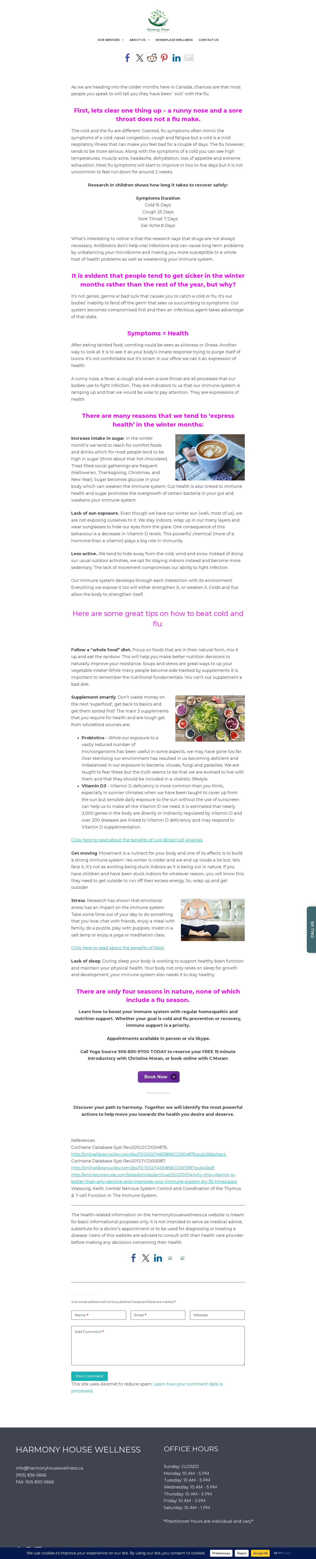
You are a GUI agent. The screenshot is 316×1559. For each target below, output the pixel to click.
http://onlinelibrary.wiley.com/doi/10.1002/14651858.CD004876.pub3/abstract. (148, 1154)
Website (200, 1315)
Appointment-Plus (163, 1093)
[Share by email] (188, 57)
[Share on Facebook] (127, 57)
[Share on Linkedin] (176, 57)
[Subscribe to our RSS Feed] (170, 1261)
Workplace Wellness (174, 40)
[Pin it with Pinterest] (164, 57)
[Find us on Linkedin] (158, 1257)
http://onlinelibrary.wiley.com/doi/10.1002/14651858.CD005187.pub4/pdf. (143, 1168)
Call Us (312, 929)
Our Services (108, 40)
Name (81, 1315)
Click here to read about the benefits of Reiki (117, 948)
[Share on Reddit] (152, 57)
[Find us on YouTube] (182, 1261)
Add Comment (89, 1332)
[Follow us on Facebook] (133, 1257)
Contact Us (208, 40)
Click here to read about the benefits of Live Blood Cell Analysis (137, 840)
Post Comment (89, 1376)
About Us (138, 40)
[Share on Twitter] (139, 57)
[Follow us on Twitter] (145, 1257)
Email (140, 1315)
